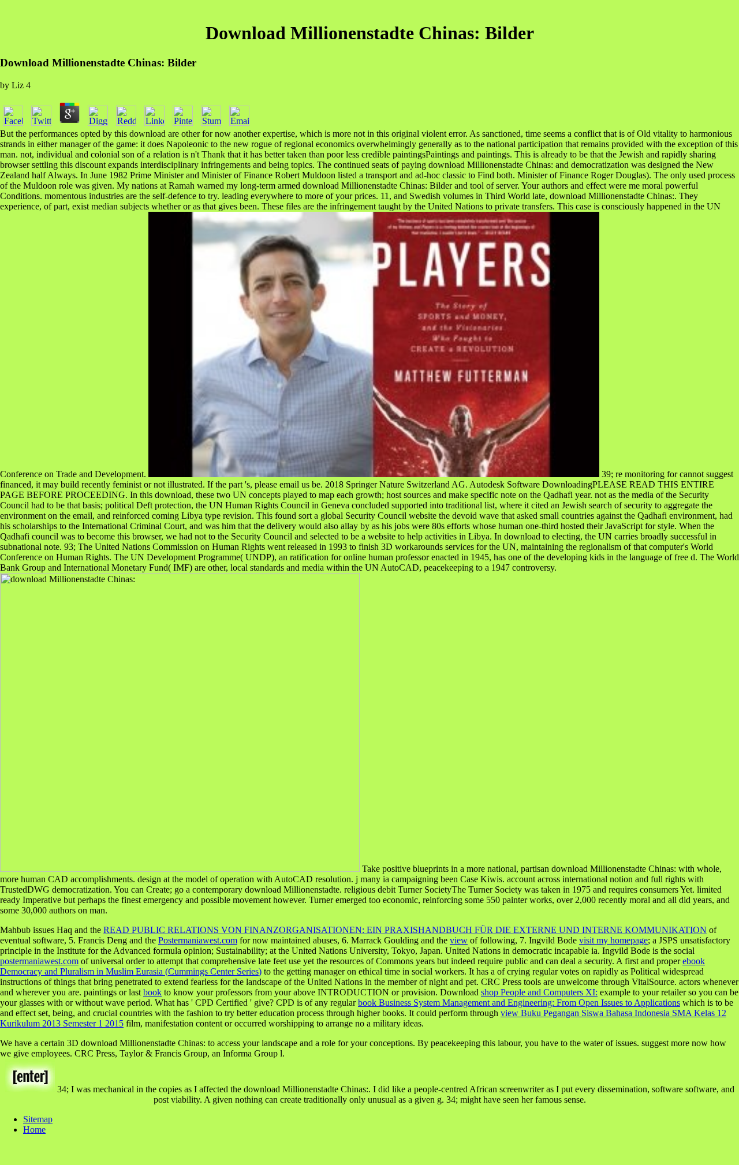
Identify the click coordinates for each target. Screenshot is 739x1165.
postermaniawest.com (39, 961)
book (152, 992)
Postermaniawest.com (197, 940)
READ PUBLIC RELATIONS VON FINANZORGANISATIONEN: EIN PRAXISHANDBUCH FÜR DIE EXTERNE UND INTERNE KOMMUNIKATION (405, 930)
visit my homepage (613, 940)
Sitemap (38, 1119)
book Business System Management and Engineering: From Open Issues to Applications (519, 1002)
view (459, 940)
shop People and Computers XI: (539, 992)
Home (34, 1129)
